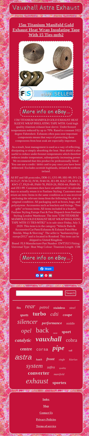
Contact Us (46, 412)
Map (46, 406)
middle (70, 323)
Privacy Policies (46, 419)
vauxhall (49, 339)
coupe (67, 315)
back (42, 330)
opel (26, 330)
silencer (27, 321)
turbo (39, 314)
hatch (39, 359)
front (50, 359)
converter (38, 373)
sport (66, 331)
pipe (58, 348)
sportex (59, 382)
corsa (42, 349)
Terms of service (46, 426)
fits (19, 308)
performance (52, 323)
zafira (51, 367)
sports (24, 315)
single (62, 359)
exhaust (37, 381)
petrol (44, 307)
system (34, 365)
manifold (59, 374)
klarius (73, 359)
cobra (71, 340)
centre (26, 349)
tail (70, 350)
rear (30, 306)
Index (46, 399)
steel (72, 308)
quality (62, 368)
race (55, 333)
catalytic (23, 340)
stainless (59, 308)
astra (23, 357)
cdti (54, 314)
